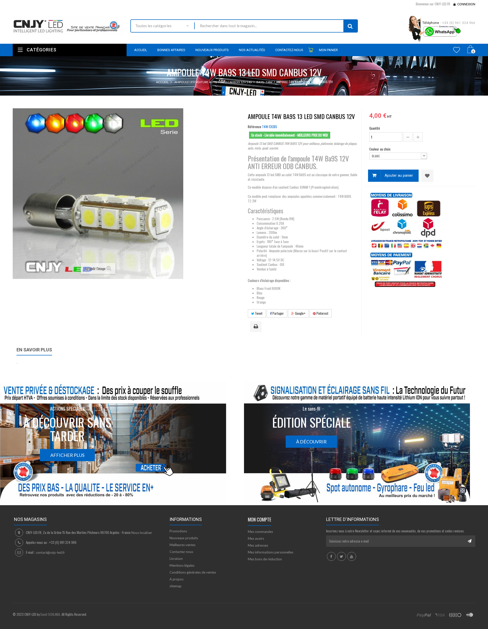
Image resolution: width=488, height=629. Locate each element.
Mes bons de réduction (265, 559)
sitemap (175, 586)
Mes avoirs (256, 538)
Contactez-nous (181, 552)
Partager (278, 313)
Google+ (300, 313)
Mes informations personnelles (270, 552)
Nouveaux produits (184, 538)
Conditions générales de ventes (193, 572)
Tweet (258, 313)
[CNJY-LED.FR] (68, 25)
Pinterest (322, 313)
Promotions (178, 531)
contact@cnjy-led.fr (50, 552)
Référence (254, 126)
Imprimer (257, 327)
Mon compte (259, 519)
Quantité (374, 128)
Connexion (466, 4)
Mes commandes (260, 532)
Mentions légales (182, 565)
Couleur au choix (380, 149)
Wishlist (456, 50)
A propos (177, 579)
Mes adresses (258, 545)
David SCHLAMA (50, 614)
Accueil (162, 82)
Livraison (176, 559)
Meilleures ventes (182, 545)
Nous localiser (141, 533)
